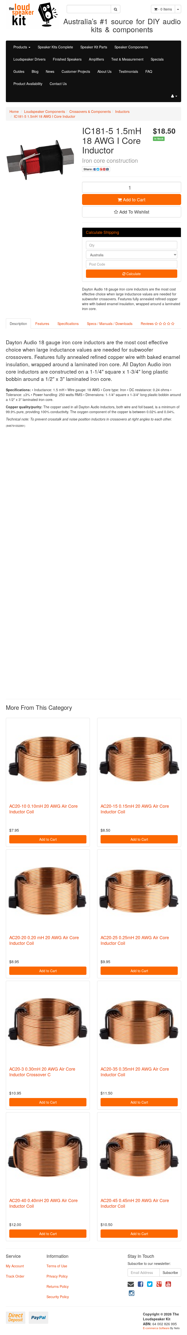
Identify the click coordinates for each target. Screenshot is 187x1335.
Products (20, 46)
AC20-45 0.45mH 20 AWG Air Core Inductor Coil (135, 1203)
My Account (15, 1265)
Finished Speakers (67, 59)
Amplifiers (96, 59)
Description (18, 323)
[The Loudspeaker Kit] (32, 13)
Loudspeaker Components (44, 111)
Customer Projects (76, 71)
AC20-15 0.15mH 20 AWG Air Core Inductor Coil (135, 809)
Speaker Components (131, 46)
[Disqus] (93, 496)
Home (14, 111)
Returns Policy (58, 1286)
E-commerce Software (156, 1328)
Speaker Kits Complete (55, 46)
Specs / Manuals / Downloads (109, 323)
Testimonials (128, 71)
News (50, 71)
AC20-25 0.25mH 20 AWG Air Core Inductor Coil (135, 940)
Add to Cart (133, 199)
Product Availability (27, 83)
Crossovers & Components (90, 111)
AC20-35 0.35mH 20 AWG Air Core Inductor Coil (135, 1071)
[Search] (115, 9)
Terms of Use (57, 1265)
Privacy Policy (57, 1276)
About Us (104, 71)
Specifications (68, 323)
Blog (35, 71)
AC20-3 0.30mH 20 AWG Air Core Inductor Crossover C (42, 1071)
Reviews (148, 323)
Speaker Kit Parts (93, 46)
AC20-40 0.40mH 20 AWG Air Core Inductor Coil (43, 1203)
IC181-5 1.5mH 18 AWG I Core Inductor (44, 116)
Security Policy (58, 1296)
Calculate (133, 273)
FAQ (148, 71)
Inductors (122, 111)
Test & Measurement (127, 59)
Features (42, 323)
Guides (18, 71)
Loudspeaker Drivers (29, 59)
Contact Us (58, 83)
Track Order (15, 1276)
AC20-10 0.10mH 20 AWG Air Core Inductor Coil (43, 809)
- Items (165, 9)
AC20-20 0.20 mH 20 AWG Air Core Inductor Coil (44, 940)
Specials (157, 59)
